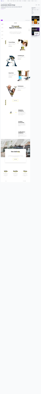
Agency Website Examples (5, 3)
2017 (32, 13)
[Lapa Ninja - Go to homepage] (2, 1)
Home (1, 3)
